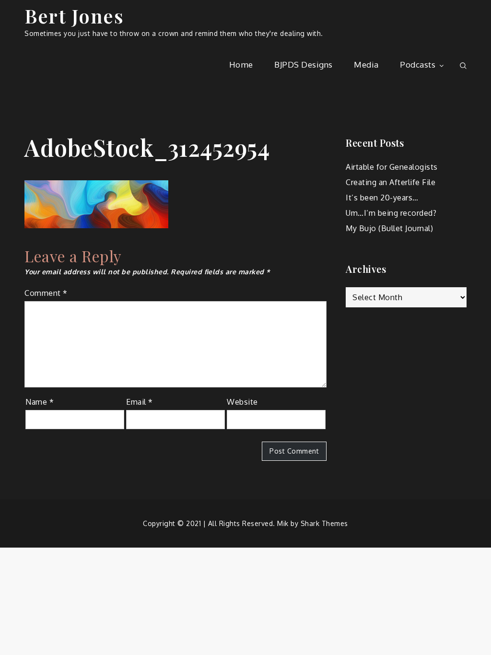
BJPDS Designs (303, 64)
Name (39, 402)
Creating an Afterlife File (390, 182)
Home (241, 64)
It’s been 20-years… (382, 197)
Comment (46, 293)
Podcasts (417, 64)
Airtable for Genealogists (392, 167)
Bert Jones (74, 15)
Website (242, 402)
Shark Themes (324, 523)
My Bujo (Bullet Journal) (389, 228)
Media (366, 64)
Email (139, 402)
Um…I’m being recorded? (391, 213)
